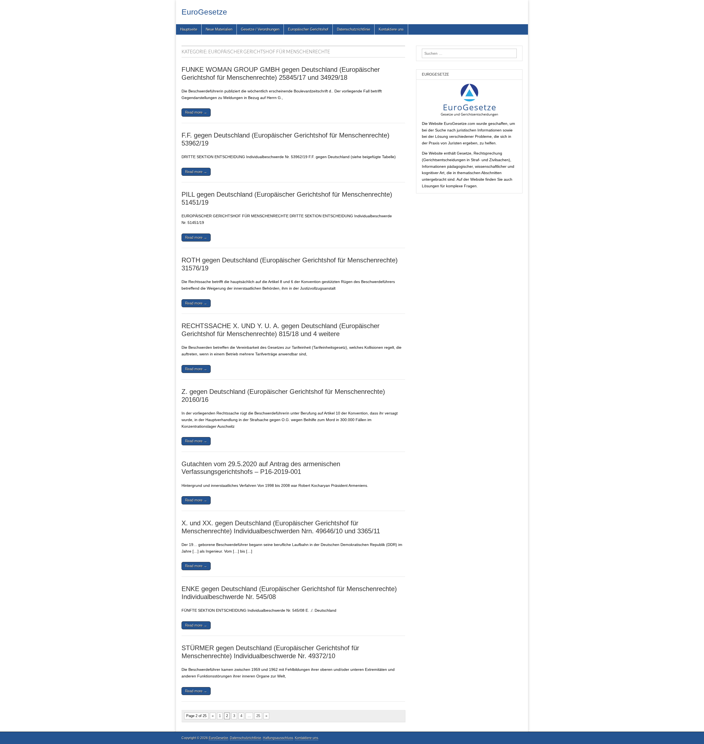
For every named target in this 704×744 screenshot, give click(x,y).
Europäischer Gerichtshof (308, 29)
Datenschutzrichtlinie (353, 29)
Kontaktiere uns (391, 29)
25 (258, 716)
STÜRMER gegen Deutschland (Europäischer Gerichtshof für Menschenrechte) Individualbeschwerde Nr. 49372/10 (270, 652)
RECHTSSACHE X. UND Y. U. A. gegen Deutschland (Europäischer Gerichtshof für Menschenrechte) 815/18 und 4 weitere (281, 329)
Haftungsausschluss (278, 738)
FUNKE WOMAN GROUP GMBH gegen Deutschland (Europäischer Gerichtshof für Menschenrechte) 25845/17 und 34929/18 (281, 73)
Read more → (196, 112)
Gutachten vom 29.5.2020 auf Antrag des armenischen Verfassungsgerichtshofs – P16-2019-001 (261, 468)
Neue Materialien (219, 29)
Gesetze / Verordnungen (260, 29)
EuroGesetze (204, 12)
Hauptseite (188, 29)
